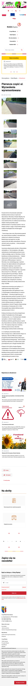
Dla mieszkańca (13, 38)
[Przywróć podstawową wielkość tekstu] (15, 11)
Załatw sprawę (5, 641)
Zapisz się (14, 593)
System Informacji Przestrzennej (8, 634)
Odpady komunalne (14, 520)
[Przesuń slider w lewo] (9, 533)
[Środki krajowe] (4, 14)
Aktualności (22, 78)
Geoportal (4, 636)
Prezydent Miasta (5, 643)
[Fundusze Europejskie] (12, 14)
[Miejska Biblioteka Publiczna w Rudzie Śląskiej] (16, 541)
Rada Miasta (4, 644)
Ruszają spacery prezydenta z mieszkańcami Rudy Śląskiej (14, 389)
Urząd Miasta (12, 31)
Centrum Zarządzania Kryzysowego (9, 629)
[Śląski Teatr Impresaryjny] (20, 541)
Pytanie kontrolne (5, 587)
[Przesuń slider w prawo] (19, 533)
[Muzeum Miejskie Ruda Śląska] (12, 541)
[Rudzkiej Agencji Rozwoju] (8, 541)
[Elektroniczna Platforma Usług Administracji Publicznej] (22, 15)
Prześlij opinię (7, 480)
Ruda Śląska (13, 34)
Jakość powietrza (5, 628)
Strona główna (5, 78)
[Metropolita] (3, 541)
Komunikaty (4, 626)
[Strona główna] (14, 25)
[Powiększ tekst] (20, 11)
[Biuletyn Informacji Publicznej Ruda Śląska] (14, 18)
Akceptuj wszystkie (20, 682)
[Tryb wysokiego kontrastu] (8, 11)
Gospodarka (13, 41)
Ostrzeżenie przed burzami (14, 66)
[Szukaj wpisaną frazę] (22, 50)
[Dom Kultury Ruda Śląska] (24, 541)
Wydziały (3, 646)
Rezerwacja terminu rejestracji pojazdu (14, 503)
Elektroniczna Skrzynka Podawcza (9, 648)
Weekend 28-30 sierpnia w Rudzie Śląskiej (14, 446)
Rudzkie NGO (13, 44)
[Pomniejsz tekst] (12, 11)
